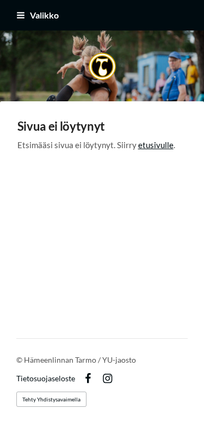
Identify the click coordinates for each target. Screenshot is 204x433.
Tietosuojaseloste (45, 378)
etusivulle (156, 145)
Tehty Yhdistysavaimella (51, 399)
